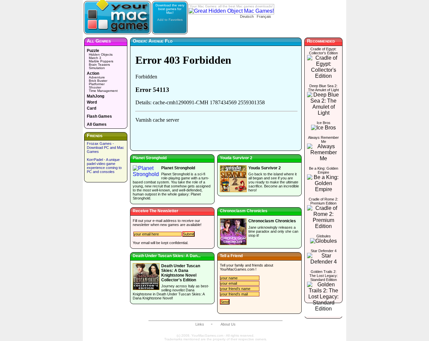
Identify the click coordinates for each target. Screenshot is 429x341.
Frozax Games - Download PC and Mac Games (105, 147)
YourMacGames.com (237, 269)
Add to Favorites (170, 19)
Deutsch (247, 16)
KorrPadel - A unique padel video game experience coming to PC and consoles (104, 166)
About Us (228, 324)
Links (199, 324)
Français (264, 16)
